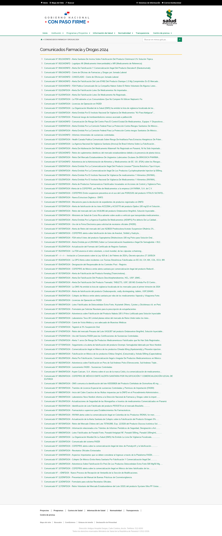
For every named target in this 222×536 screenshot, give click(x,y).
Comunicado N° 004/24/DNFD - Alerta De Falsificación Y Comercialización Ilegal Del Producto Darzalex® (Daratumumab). (97, 68)
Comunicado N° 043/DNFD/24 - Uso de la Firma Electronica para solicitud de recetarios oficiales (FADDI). (90, 224)
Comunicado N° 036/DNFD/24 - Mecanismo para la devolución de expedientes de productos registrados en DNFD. (94, 202)
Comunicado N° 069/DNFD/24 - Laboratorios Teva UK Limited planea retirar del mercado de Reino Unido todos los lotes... (97, 318)
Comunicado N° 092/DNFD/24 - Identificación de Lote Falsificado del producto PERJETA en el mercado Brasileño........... (97, 406)
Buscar (71, 3)
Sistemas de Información (149, 3)
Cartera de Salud (75, 511)
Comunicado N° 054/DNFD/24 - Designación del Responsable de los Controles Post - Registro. (85, 264)
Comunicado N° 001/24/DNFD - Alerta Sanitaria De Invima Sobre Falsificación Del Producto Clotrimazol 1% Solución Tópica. (98, 59)
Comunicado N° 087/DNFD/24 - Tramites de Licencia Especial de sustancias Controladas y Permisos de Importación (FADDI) (99, 388)
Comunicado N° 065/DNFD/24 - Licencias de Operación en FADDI (73, 300)
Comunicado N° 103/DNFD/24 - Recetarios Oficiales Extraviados (72, 450)
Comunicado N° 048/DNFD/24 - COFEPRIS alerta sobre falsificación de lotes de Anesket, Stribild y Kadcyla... (92, 233)
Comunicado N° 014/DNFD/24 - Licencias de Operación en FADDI (73, 104)
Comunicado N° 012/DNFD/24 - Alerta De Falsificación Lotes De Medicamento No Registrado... (85, 95)
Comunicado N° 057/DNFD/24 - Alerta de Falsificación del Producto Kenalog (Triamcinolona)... (85, 273)
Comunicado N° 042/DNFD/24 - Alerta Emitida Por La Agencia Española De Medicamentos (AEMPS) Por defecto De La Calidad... (101, 220)
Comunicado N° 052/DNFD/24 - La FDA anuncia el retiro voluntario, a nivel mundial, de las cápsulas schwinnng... (93, 251)
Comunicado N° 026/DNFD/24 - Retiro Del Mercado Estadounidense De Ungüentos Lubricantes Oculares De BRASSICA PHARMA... (102, 157)
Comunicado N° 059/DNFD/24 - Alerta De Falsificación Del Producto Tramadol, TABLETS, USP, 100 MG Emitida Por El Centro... (100, 282)
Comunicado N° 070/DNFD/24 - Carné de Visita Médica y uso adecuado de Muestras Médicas (85, 322)
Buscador (58, 522)
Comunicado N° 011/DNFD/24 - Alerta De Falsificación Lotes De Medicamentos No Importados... (86, 90)
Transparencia (142, 33)
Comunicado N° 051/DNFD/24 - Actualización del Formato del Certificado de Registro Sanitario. (85, 247)
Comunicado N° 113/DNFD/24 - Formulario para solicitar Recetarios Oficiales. (78, 482)
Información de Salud (102, 33)
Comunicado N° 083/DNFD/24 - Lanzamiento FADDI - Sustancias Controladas (78, 367)
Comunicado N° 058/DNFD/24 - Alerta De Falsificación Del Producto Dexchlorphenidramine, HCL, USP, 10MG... (93, 278)
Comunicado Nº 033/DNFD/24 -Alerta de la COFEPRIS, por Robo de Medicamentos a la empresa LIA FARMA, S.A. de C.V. (98, 188)
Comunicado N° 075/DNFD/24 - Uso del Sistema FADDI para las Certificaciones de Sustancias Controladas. (91, 336)
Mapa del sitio (45, 522)
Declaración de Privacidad (106, 522)
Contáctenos (70, 522)
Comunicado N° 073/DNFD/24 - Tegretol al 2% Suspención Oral (72, 327)
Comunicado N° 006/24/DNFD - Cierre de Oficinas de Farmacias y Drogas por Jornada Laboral (85, 72)
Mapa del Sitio (58, 3)
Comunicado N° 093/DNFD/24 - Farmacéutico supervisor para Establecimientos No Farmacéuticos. (87, 410)
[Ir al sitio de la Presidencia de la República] (67, 26)
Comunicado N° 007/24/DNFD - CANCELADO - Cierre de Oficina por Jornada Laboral (81, 77)
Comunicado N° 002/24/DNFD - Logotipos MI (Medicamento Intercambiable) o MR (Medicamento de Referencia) (93, 63)
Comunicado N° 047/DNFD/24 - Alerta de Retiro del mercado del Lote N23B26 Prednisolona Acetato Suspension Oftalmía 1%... (99, 229)
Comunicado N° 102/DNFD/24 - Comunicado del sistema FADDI (72, 441)
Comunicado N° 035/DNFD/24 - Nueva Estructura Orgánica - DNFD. (73, 197)
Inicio (45, 3)
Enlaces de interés (86, 522)
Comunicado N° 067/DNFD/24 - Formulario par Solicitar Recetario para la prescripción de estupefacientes (90, 309)
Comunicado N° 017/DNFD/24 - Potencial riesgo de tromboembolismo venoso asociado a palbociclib (88, 117)
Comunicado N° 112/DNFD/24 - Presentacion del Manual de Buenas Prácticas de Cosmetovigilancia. (88, 477)
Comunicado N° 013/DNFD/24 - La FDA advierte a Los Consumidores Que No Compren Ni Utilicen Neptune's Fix (93, 99)
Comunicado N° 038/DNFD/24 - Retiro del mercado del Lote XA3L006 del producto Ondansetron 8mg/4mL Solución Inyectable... (100, 211)
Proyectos (44, 511)
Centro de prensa (160, 33)
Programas (58, 511)
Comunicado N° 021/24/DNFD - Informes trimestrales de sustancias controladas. (79, 135)
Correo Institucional (172, 3)
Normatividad (124, 33)
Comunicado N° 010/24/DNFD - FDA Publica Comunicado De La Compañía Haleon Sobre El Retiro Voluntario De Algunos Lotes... (100, 86)
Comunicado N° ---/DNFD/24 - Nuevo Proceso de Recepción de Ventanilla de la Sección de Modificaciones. (91, 473)
